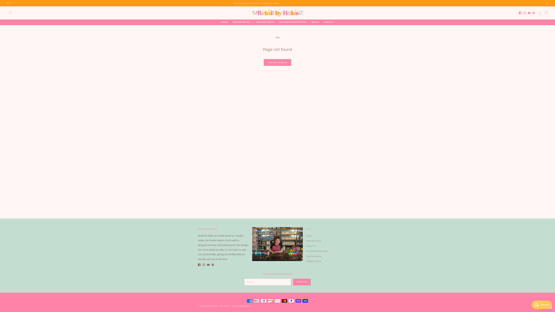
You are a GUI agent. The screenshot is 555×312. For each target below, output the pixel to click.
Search (309, 236)
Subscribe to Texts (313, 241)
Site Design (225, 306)
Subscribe (302, 282)
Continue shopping (277, 62)
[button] (10, 13)
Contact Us (310, 246)
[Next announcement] (547, 3)
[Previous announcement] (8, 3)
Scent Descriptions (313, 256)
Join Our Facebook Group (316, 251)
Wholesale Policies (313, 261)
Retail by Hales (211, 306)
